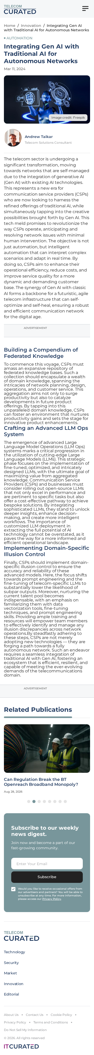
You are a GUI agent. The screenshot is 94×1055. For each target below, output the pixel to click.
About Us (11, 1015)
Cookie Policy (61, 1015)
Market (10, 973)
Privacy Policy (15, 1022)
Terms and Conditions (50, 1022)
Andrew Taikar (39, 136)
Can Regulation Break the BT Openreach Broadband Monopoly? (41, 782)
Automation (19, 38)
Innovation (31, 25)
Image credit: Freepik (68, 117)
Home (9, 25)
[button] (28, 801)
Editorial (11, 994)
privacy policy (51, 899)
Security (11, 962)
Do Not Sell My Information (25, 1030)
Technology (14, 952)
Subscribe (47, 877)
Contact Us (34, 1015)
